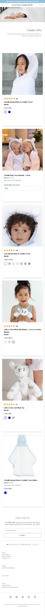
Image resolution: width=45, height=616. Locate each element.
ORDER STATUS (6, 585)
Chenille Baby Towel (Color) (12, 185)
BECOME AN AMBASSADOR (10, 587)
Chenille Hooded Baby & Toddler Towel (18, 102)
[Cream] (5, 263)
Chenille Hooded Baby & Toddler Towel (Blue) (20, 480)
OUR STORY (5, 576)
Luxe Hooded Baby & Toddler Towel (17, 254)
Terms (31, 604)
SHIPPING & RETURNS (8, 568)
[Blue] (9, 112)
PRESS (4, 566)
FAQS (3, 583)
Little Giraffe (11, 604)
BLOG (3, 552)
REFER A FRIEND (6, 556)
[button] (9, 98)
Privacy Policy (36, 604)
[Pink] (5, 112)
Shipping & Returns (22, 606)
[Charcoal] (25, 263)
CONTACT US (6, 558)
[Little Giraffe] (22, 5)
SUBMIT (22, 535)
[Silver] (17, 263)
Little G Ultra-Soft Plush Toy (14, 408)
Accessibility (26, 604)
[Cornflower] (29, 263)
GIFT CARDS (5, 554)
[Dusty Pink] (21, 263)
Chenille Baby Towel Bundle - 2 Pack (17, 175)
